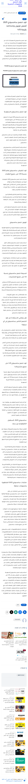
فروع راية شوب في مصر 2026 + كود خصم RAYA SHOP (9, 735)
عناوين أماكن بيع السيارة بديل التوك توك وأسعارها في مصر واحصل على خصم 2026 (8, 753)
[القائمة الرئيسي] (25, 3)
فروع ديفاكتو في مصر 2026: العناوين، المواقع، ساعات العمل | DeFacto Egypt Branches (8, 744)
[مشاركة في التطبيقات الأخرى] (7, 612)
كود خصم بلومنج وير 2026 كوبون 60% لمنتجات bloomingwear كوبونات (8, 644)
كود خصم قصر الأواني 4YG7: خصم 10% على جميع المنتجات (9, 13)
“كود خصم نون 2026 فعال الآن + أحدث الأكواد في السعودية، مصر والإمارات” (9, 727)
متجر (24, 19)
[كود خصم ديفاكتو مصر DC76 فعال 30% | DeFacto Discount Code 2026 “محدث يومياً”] (20, 769)
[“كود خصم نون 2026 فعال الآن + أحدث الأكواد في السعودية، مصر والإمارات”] (20, 726)
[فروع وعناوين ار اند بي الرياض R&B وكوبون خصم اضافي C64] (20, 691)
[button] (20, 612)
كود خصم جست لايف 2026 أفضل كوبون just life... (21, 660)
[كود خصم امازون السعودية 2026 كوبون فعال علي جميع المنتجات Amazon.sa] (20, 717)
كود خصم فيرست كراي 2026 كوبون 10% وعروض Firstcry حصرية (21, 643)
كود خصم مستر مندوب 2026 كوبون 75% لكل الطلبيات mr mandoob (8, 761)
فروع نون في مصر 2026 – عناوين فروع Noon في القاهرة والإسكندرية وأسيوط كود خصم (8, 701)
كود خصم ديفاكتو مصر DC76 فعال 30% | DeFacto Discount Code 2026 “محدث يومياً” (9, 770)
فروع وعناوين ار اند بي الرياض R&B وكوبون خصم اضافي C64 (9, 692)
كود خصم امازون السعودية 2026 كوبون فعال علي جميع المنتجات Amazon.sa (9, 718)
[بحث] (2, 3)
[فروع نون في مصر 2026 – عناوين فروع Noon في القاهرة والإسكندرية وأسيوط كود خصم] (20, 700)
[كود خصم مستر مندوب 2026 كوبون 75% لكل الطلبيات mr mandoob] (20, 761)
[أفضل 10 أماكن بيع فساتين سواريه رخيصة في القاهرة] (20, 709)
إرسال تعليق (21, 675)
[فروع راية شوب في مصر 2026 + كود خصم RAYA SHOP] (20, 735)
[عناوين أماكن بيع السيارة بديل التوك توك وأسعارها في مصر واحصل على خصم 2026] (20, 752)
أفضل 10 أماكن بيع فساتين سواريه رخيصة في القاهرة (8, 709)
